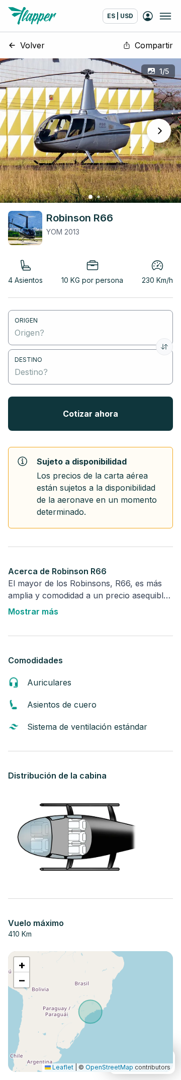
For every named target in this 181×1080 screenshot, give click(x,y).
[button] (21, 964)
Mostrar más (33, 611)
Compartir (154, 45)
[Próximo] (159, 131)
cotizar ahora (90, 414)
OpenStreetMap (109, 1067)
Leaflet (62, 1067)
